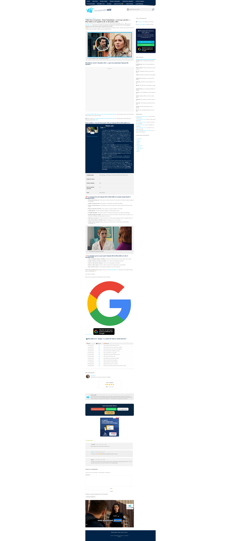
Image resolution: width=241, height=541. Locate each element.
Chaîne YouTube (129, 3)
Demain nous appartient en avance (142, 116)
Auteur (122, 532)
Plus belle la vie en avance (92, 136)
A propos (125, 532)
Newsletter (109, 3)
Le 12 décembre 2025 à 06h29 (99, 459)
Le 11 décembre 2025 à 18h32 (101, 444)
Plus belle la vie (100, 3)
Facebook (138, 140)
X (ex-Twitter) (139, 138)
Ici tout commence (140, 1)
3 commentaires (128, 23)
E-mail (111, 491)
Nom (111, 488)
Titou (92, 452)
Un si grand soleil (91, 3)
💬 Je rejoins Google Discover (146, 44)
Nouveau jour (138, 130)
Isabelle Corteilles (115, 23)
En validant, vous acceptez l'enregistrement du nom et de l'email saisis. (96, 494)
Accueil (88, 1)
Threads (138, 142)
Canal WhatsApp (139, 3)
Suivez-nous (95, 1)
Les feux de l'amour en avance (141, 127)
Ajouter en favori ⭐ (118, 3)
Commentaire (87, 474)
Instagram (138, 141)
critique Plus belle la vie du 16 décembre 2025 (105, 118)
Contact (119, 532)
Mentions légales (114, 532)
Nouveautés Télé (87, 18)
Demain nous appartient (128, 1)
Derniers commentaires (115, 1)
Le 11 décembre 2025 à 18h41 (99, 452)
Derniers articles (103, 1)
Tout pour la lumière (147, 130)
